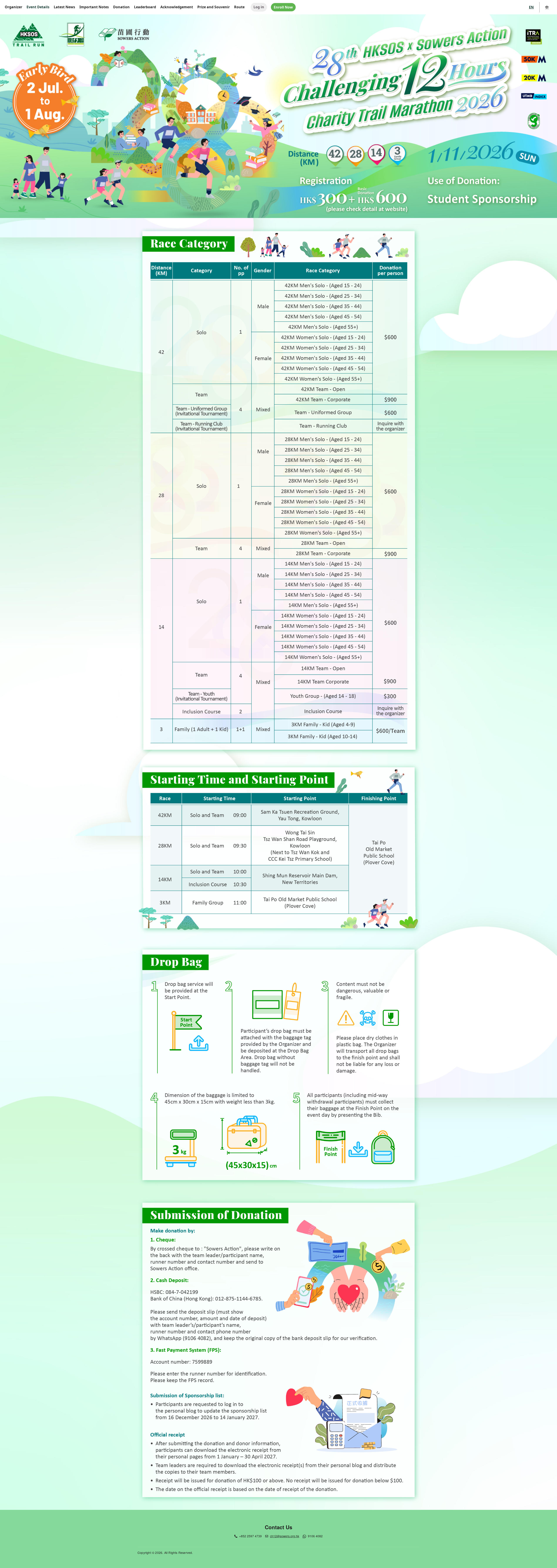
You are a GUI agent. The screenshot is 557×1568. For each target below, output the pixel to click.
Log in (258, 7)
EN (531, 7)
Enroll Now (283, 7)
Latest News (64, 7)
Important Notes (94, 7)
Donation (121, 7)
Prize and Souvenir (213, 7)
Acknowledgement (176, 7)
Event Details (38, 7)
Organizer (13, 7)
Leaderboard (145, 7)
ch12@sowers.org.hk (284, 1536)
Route (239, 7)
